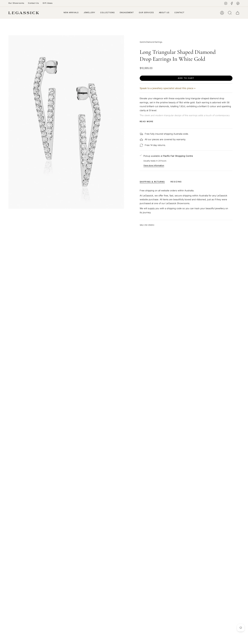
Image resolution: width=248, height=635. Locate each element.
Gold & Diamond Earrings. (151, 42)
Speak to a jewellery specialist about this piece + (168, 88)
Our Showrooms (16, 3)
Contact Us (33, 3)
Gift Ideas (48, 3)
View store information (153, 165)
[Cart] (237, 13)
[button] (89, 13)
